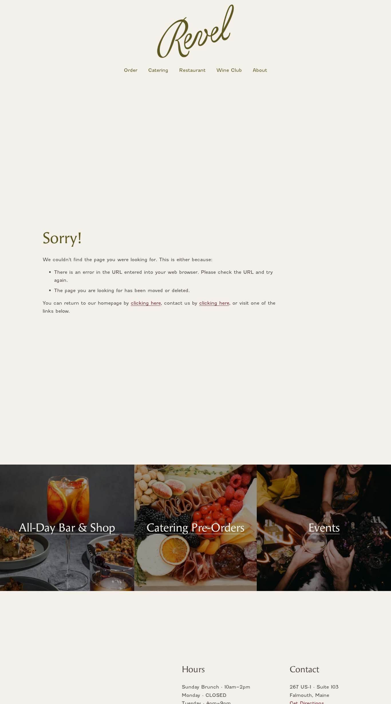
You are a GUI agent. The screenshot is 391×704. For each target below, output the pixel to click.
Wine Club (229, 70)
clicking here (146, 303)
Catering (158, 70)
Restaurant (192, 70)
